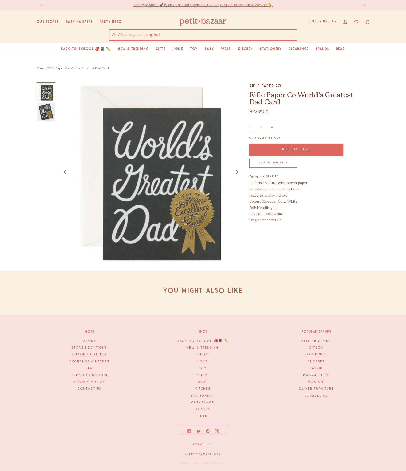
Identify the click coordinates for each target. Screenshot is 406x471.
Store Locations (89, 347)
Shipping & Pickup (89, 354)
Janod (316, 368)
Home (41, 68)
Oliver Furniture (316, 388)
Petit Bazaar (200, 454)
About (89, 340)
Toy (203, 368)
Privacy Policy (90, 382)
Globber (316, 361)
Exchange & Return (89, 361)
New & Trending (203, 347)
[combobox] (207, 35)
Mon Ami (316, 382)
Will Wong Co (212, 463)
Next (362, 5)
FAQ (89, 368)
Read (203, 416)
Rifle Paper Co (265, 86)
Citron (316, 347)
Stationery (203, 395)
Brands (203, 409)
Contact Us (90, 388)
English (200, 444)
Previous (44, 5)
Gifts (203, 354)
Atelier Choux (316, 340)
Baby (203, 375)
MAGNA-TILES (316, 375)
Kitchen (203, 388)
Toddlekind (316, 395)
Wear (203, 382)
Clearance (203, 402)
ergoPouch (316, 354)
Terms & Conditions (89, 375)
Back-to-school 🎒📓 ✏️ (203, 340)
